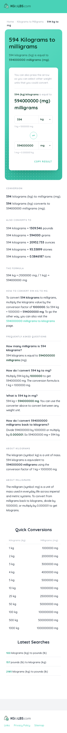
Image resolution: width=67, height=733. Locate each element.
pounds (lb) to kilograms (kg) (26, 662)
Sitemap (39, 725)
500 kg (13, 620)
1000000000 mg (47, 628)
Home (10, 21)
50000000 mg (49, 604)
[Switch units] (33, 135)
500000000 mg (48, 620)
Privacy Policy (22, 725)
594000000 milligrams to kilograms (30, 321)
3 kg (11, 564)
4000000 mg (50, 572)
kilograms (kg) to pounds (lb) (26, 653)
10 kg (12, 588)
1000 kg (14, 628)
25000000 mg (49, 596)
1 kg (11, 548)
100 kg (13, 612)
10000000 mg (49, 588)
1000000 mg (50, 548)
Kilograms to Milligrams (30, 21)
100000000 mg (48, 612)
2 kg (11, 556)
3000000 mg (50, 564)
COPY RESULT (43, 161)
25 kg (12, 596)
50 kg (12, 604)
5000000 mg (50, 580)
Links (7, 725)
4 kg (11, 572)
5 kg (11, 580)
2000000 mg (50, 556)
